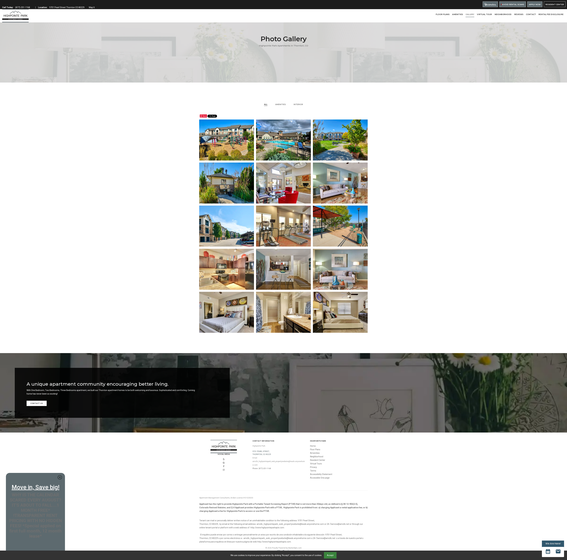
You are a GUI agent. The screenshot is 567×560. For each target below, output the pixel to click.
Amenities (457, 14)
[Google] (224, 463)
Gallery (470, 14)
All (265, 104)
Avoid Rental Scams (513, 4)
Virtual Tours (316, 463)
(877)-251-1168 (22, 7)
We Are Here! (553, 543)
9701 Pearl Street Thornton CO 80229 (66, 7)
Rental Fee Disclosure (551, 14)
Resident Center (554, 4)
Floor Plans (442, 14)
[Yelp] (224, 459)
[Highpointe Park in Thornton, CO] (15, 15)
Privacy (313, 467)
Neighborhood (503, 14)
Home (313, 446)
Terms (313, 471)
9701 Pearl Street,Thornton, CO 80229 (261, 452)
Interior (298, 104)
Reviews (518, 14)
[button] (548, 552)
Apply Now (535, 4)
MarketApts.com (295, 548)
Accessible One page (320, 478)
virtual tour (484, 14)
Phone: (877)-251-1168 (261, 468)
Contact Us (36, 403)
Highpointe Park (258, 446)
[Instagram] (224, 470)
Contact (531, 14)
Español (491, 5)
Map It (92, 7)
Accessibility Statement (321, 474)
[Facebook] (223, 466)
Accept (330, 555)
